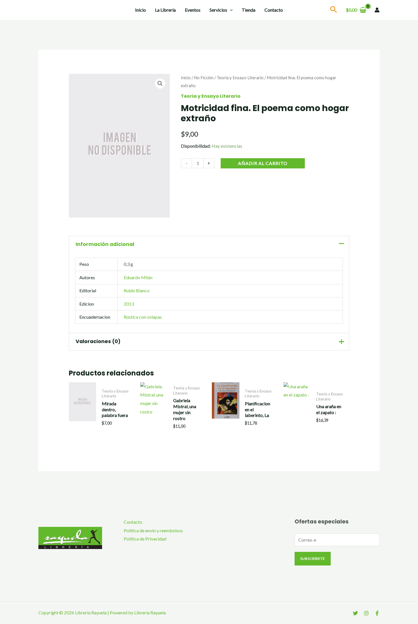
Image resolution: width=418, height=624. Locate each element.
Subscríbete (312, 558)
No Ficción (204, 77)
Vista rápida (82, 426)
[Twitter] (355, 613)
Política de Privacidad (145, 538)
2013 (129, 303)
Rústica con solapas (143, 317)
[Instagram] (366, 613)
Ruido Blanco (137, 290)
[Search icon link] (334, 10)
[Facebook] (377, 613)
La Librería (165, 9)
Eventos (192, 9)
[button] (160, 83)
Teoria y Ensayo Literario (240, 77)
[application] (230, 10)
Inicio (140, 9)
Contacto (273, 9)
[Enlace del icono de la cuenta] (377, 9)
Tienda (248, 9)
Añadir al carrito (262, 163)
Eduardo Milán (138, 277)
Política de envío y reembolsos (153, 530)
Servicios (218, 9)
